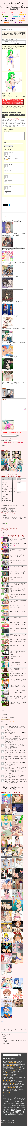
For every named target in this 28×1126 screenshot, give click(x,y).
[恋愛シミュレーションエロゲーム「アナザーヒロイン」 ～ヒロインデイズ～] (7, 371)
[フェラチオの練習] (7, 358)
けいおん (18, 1098)
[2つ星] (13, 41)
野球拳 (15, 1114)
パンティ (17, 1105)
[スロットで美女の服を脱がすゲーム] (7, 305)
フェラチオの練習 (6, 369)
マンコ (7, 1107)
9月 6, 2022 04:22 (8, 191)
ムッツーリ (11, 1107)
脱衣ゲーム (5, 114)
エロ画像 (5, 1101)
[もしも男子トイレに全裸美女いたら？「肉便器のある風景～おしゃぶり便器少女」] (7, 223)
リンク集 (3, 1038)
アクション (5, 112)
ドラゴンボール (7, 1103)
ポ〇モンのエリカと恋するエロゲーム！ (13, 1071)
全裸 (23, 1107)
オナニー (11, 1101)
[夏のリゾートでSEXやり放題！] (7, 346)
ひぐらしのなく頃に (14, 114)
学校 (12, 1110)
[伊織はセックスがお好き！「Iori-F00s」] (7, 278)
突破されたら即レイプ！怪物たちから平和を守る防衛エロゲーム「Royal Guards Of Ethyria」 (13, 1086)
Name (18, 477)
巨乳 (19, 1109)
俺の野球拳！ (13, 617)
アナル (12, 1099)
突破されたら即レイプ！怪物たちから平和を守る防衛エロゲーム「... (18, 641)
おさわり (11, 1098)
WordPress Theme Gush (7, 1122)
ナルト (11, 1103)
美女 (23, 19)
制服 (4, 1110)
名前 (5, 142)
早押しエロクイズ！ (15, 611)
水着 (3, 117)
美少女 (18, 112)
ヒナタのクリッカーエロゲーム (18, 566)
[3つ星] (15, 41)
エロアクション (21, 21)
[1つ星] (11, 41)
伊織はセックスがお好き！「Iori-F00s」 (12, 289)
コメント (6, 131)
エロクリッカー (7, 21)
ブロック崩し (12, 112)
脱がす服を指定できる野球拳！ (11, 1074)
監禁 (9, 1114)
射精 (15, 1110)
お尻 (14, 1098)
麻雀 (22, 1114)
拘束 (10, 1112)
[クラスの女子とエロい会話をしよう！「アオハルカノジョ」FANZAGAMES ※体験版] (5, 585)
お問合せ (3, 1036)
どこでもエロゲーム (14, 3)
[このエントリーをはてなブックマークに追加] (9, 205)
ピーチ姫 (22, 1105)
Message (19, 481)
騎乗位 (19, 1114)
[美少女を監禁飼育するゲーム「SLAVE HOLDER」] (7, 290)
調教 (11, 1114)
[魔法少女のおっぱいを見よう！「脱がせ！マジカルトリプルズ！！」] (7, 251)
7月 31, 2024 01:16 (8, 156)
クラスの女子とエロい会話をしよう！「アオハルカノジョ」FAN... (18, 585)
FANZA (5, 1098)
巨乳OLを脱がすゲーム (16, 656)
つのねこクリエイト (7, 1099)
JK (8, 1098)
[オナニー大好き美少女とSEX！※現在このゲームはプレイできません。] (7, 331)
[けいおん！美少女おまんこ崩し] (7, 265)
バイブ (15, 1103)
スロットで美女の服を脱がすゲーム (11, 316)
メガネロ (19, 1107)
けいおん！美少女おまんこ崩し (10, 276)
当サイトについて (6, 1043)
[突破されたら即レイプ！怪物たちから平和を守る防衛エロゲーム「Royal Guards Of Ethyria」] (5, 641)
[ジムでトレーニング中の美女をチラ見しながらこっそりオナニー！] (7, 237)
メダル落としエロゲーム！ (17, 577)
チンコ (20, 1101)
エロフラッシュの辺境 (19, 1099)
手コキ (7, 1112)
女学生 (7, 1110)
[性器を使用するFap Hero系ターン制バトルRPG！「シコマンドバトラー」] (5, 652)
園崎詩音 (22, 114)
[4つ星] (16, 41)
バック (18, 1103)
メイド (15, 1107)
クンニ (16, 1101)
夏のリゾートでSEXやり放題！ (10, 357)
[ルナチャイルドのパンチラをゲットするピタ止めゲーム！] (7, 317)
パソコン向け (9, 1105)
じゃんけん (22, 1098)
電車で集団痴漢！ (14, 645)
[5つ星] (18, 41)
